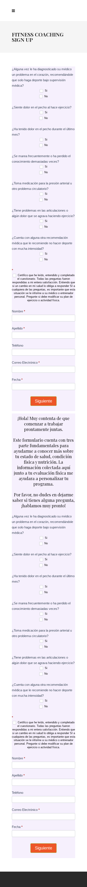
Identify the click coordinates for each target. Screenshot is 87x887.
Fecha (17, 379)
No (46, 96)
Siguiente (43, 401)
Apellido (18, 328)
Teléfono (17, 345)
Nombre (18, 311)
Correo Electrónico (26, 362)
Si (45, 90)
